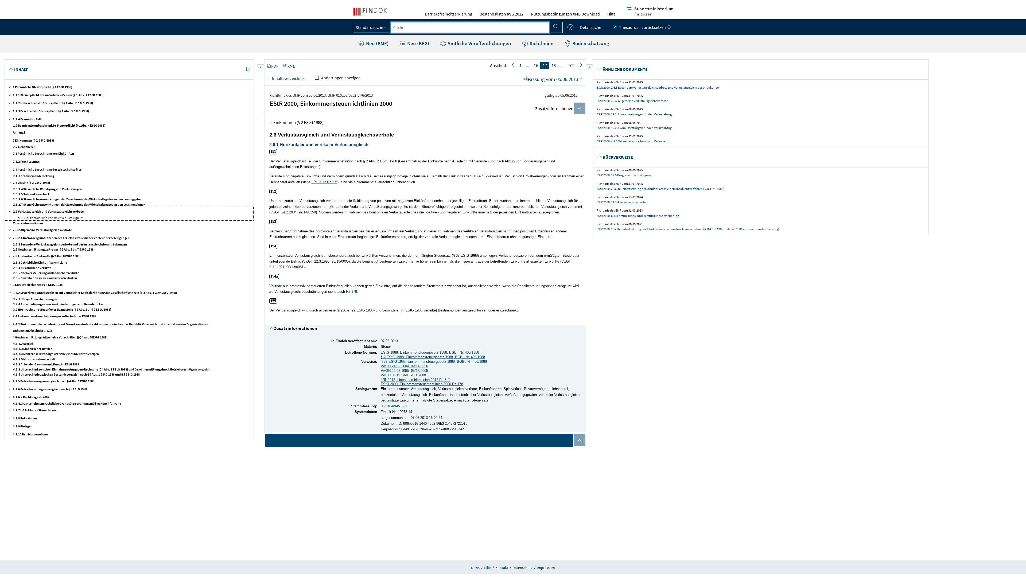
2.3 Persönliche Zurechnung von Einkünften (43, 153)
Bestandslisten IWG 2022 (501, 14)
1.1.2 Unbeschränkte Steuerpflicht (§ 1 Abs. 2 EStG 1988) (53, 103)
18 (553, 65)
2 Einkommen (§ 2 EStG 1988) (33, 140)
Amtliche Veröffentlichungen (478, 43)
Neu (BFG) (417, 43)
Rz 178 (351, 292)
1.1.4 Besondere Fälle (27, 119)
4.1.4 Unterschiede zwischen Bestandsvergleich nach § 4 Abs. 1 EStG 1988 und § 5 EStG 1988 (76, 374)
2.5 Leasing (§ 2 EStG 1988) (31, 183)
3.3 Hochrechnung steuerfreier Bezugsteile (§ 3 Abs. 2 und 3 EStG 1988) (62, 309)
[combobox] (470, 27)
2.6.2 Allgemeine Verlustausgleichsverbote (42, 230)
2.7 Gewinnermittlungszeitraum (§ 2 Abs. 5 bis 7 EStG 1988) (54, 249)
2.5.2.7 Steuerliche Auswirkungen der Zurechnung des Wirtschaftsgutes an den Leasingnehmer (79, 204)
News (475, 567)
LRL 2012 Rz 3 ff (324, 182)
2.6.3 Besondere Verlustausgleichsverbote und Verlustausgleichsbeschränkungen (70, 244)
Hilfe (611, 14)
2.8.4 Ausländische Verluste (32, 268)
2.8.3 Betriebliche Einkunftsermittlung (40, 262)
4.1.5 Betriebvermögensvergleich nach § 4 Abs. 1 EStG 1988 (53, 381)
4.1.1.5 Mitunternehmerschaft (34, 359)
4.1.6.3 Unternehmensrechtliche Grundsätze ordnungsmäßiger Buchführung (67, 403)
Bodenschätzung (590, 43)
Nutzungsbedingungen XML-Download (565, 14)
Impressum (546, 567)
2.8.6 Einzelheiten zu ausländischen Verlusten (45, 278)
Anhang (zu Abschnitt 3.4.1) (32, 331)
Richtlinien (541, 43)
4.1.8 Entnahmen (25, 418)
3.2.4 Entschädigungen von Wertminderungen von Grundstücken (58, 304)
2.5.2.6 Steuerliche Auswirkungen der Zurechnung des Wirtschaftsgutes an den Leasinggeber (77, 199)
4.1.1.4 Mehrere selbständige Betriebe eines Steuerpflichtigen (56, 354)
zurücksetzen (654, 27)
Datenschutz (522, 567)
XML (291, 66)
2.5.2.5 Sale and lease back (31, 194)
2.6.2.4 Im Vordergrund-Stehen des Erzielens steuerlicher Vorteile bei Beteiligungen (71, 238)
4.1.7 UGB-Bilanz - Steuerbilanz (34, 410)
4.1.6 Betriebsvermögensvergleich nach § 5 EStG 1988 (50, 389)
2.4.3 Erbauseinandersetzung (33, 176)
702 (571, 65)
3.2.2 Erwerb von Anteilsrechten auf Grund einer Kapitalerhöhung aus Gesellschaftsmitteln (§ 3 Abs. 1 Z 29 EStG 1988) (95, 293)
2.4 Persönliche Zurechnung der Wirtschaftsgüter (47, 169)
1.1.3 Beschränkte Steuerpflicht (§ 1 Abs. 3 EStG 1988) (51, 111)
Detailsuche (591, 27)
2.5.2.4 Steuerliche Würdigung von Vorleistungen (47, 189)
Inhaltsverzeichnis (288, 78)
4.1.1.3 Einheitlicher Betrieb (32, 349)
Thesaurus (628, 27)
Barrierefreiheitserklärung (448, 14)
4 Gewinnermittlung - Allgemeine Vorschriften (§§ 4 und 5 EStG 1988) (60, 337)
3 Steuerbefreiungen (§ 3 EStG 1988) (38, 285)
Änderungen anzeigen (341, 77)
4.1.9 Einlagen (22, 426)
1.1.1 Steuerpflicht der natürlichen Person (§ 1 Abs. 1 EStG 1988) (58, 95)
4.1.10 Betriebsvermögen (30, 434)
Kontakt (501, 567)
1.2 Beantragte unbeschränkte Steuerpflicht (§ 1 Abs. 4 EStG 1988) (59, 125)
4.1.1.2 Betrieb (23, 344)
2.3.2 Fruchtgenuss (26, 161)
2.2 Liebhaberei (23, 147)
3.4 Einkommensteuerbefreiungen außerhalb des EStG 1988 (54, 316)
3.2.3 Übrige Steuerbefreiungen (35, 299)
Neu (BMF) (376, 43)
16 (536, 65)
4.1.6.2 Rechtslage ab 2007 (31, 397)
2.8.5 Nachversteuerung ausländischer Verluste (46, 273)
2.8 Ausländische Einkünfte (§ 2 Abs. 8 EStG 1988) (46, 256)
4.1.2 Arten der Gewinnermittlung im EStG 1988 (46, 364)
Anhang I (19, 132)
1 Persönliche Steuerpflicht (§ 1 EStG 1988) (42, 87)
